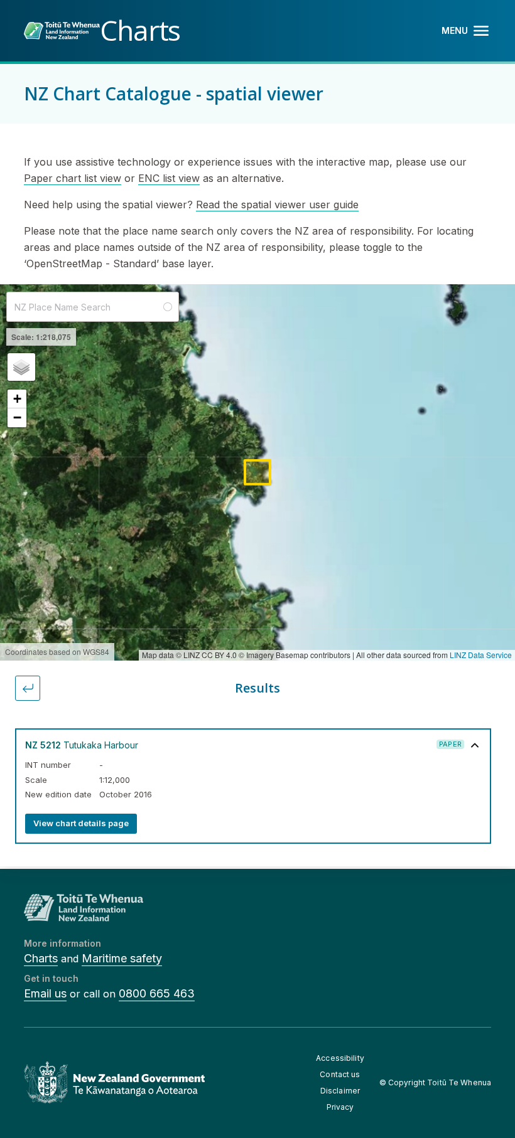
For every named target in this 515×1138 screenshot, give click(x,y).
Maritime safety (122, 958)
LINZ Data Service (481, 654)
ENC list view (169, 178)
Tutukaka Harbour (81, 745)
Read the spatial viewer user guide (277, 204)
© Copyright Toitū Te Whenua (435, 1082)
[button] (21, 367)
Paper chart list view (72, 178)
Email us (45, 993)
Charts (41, 958)
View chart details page (81, 823)
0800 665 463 (157, 993)
